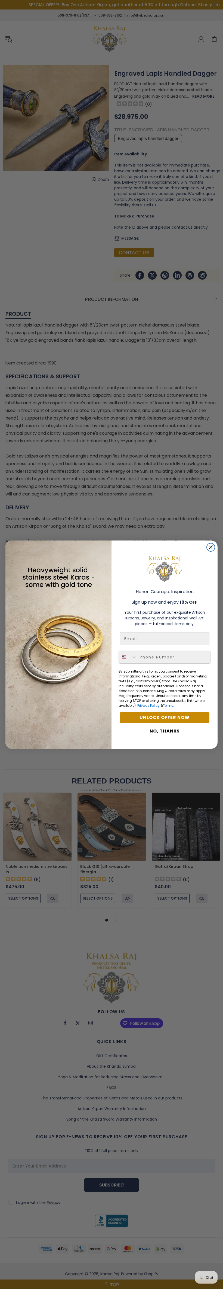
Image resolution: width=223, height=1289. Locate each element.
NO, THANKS (165, 731)
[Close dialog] (211, 547)
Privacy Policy (148, 705)
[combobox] (128, 657)
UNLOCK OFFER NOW (165, 717)
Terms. (168, 705)
